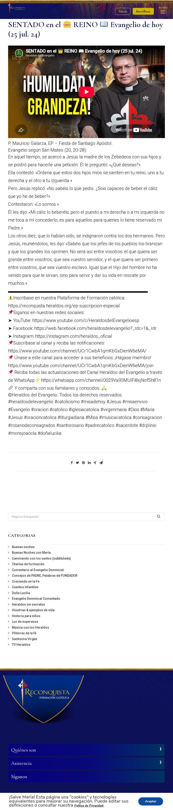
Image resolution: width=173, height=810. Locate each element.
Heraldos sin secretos (28, 604)
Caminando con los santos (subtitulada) (41, 558)
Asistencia (21, 763)
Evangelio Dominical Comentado (36, 598)
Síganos (19, 776)
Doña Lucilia (21, 593)
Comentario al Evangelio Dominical (38, 570)
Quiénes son (23, 750)
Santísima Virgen (24, 639)
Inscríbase (143, 11)
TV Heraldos (21, 644)
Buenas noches (23, 547)
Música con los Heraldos (30, 627)
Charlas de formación (28, 564)
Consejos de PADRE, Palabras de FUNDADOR (44, 575)
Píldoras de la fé (24, 633)
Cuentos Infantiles (25, 587)
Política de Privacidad (88, 806)
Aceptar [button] (150, 801)
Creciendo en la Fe (25, 581)
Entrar (123, 11)
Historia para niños (26, 616)
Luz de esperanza (25, 621)
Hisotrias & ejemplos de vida (33, 610)
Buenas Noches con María (31, 552)
